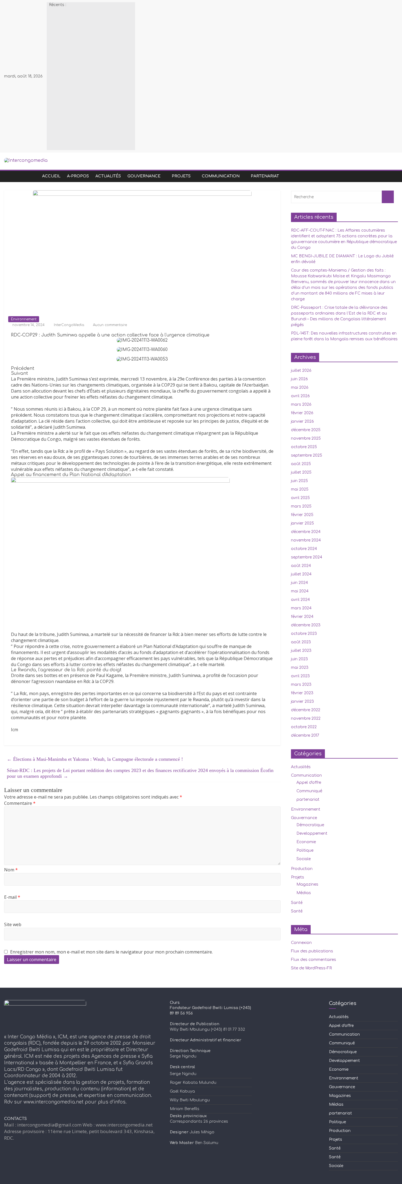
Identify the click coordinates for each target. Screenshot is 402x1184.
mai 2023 (299, 668)
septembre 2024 (306, 557)
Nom (11, 870)
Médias (303, 893)
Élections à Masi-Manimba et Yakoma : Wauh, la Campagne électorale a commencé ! (95, 759)
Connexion (301, 943)
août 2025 (301, 464)
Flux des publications (312, 951)
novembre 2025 (306, 438)
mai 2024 (299, 591)
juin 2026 (299, 379)
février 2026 (302, 413)
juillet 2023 (301, 651)
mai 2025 (299, 489)
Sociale (303, 859)
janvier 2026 (302, 421)
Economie (306, 842)
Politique (304, 850)
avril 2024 (300, 600)
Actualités (108, 176)
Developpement (311, 833)
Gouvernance (144, 176)
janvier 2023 (302, 701)
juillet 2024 (301, 574)
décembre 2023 (306, 625)
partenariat (265, 176)
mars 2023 (301, 684)
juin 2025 (299, 481)
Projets (181, 176)
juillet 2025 (301, 472)
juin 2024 (299, 583)
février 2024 (302, 617)
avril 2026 (300, 396)
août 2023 (301, 642)
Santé (296, 903)
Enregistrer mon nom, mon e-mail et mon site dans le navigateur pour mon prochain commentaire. (111, 952)
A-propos (78, 176)
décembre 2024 (306, 532)
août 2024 (301, 566)
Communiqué (309, 791)
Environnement (23, 319)
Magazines (307, 884)
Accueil (51, 176)
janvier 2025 (302, 523)
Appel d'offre (308, 782)
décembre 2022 (305, 710)
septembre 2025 (306, 455)
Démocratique (310, 825)
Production (302, 869)
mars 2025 (301, 506)
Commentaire (20, 803)
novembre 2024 (306, 540)
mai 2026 (299, 387)
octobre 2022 (304, 727)
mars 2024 (301, 608)
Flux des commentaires (313, 960)
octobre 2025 (304, 447)
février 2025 (302, 515)
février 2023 (302, 693)
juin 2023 (299, 659)
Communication (221, 176)
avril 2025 (300, 498)
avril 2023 (300, 676)
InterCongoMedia (69, 325)
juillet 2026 (301, 370)
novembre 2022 (306, 718)
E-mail (12, 897)
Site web (12, 924)
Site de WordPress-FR (311, 968)
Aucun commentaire (109, 325)
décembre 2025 (306, 430)
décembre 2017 (305, 735)
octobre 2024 (304, 549)
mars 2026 (301, 404)
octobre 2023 (304, 634)
